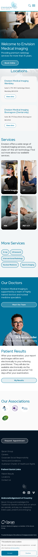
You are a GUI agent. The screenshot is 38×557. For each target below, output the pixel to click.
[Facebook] (24, 492)
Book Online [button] (10, 63)
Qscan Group (7, 451)
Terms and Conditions (11, 461)
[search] (30, 5)
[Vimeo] (34, 492)
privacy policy (15, 548)
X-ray (5, 252)
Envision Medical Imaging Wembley (16, 82)
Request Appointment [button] (15, 441)
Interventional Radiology (13, 258)
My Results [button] (19, 380)
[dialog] (19, 548)
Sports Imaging (28, 265)
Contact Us (6, 480)
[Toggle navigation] (33, 5)
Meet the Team (19, 305)
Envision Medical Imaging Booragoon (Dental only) (16, 111)
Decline (28, 553)
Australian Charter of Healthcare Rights (18, 464)
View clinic (10, 97)
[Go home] (29, 486)
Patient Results (8, 474)
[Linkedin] (29, 492)
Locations (6, 477)
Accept (9, 553)
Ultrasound (16, 252)
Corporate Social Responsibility (15, 458)
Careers (5, 454)
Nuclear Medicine (10, 265)
